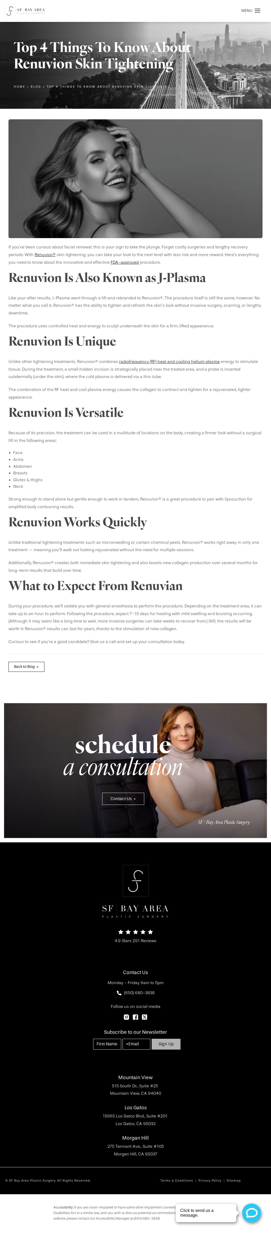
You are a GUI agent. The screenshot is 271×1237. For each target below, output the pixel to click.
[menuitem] (126, 1017)
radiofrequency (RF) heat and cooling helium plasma (169, 361)
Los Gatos (136, 1107)
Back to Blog (24, 666)
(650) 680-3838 (147, 1218)
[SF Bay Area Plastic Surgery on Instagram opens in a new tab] (126, 1017)
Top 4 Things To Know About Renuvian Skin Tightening (108, 86)
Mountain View (135, 1077)
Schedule (123, 758)
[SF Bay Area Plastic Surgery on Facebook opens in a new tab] (135, 1017)
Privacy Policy (210, 1180)
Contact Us (121, 798)
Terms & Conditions (176, 1180)
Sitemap (234, 1180)
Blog (36, 86)
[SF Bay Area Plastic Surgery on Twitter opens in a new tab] (144, 1017)
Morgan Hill (135, 1138)
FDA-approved (125, 262)
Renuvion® (45, 254)
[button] (257, 11)
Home (19, 86)
